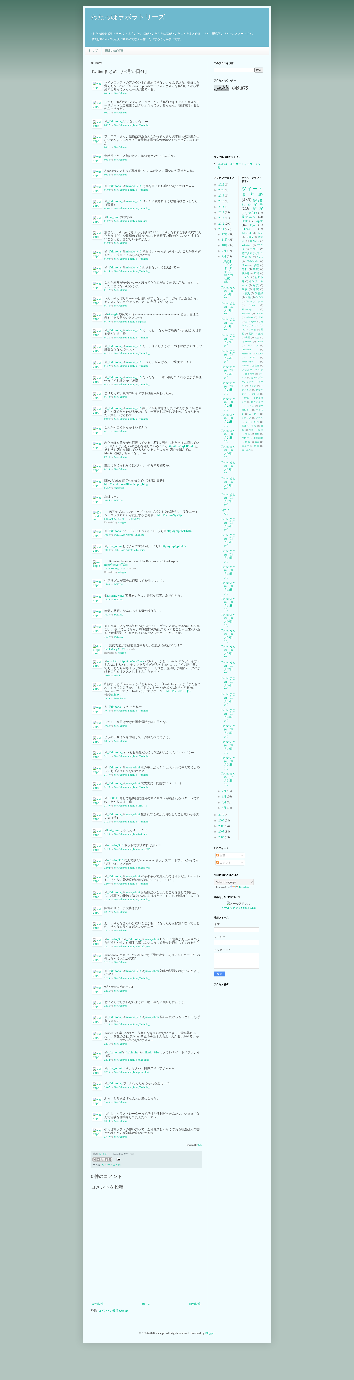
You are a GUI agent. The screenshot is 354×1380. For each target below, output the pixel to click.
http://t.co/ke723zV (132, 661)
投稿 (222, 855)
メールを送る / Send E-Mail (238, 907)
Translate (244, 887)
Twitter (249, 237)
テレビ (255, 393)
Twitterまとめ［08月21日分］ (228, 436)
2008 (221, 826)
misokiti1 (113, 661)
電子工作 (246, 449)
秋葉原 (246, 273)
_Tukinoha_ (115, 121)
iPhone (246, 229)
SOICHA (118, 500)
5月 (224, 802)
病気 (247, 441)
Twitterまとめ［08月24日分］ (228, 388)
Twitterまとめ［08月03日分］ (228, 731)
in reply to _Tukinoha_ (139, 125)
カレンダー (251, 321)
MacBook (246, 353)
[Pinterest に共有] (110, 1159)
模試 (247, 433)
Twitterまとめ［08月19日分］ (228, 467)
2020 (221, 190)
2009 (221, 820)
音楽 (248, 297)
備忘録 (252, 213)
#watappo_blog (138, 484)
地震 (256, 289)
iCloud (260, 313)
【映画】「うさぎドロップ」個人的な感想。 (227, 271)
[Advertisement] (146, 1290)
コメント (225, 862)
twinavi (115, 694)
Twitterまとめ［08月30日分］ (228, 292)
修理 (256, 265)
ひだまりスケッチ (252, 369)
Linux (252, 305)
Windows (247, 245)
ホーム (146, 1304)
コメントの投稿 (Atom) (113, 1310)
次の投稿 (97, 1304)
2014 (221, 212)
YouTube (246, 313)
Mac (260, 233)
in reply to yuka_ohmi (134, 549)
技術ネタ (249, 217)
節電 (257, 441)
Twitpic (117, 675)
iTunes (245, 265)
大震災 (246, 293)
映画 (247, 337)
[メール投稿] (117, 1159)
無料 (257, 433)
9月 (224, 251)
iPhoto (245, 365)
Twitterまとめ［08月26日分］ (228, 356)
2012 (221, 223)
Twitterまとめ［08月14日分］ (228, 556)
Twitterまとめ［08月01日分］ (228, 763)
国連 (244, 425)
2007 (221, 831)
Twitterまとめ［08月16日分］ (228, 524)
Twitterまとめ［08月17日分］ (228, 499)
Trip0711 (113, 798)
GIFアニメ (252, 345)
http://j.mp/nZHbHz (179, 531)
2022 (221, 184)
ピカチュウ (257, 401)
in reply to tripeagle (137, 321)
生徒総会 (258, 437)
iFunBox (246, 277)
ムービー (254, 413)
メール (259, 417)
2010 (221, 815)
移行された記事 (252, 202)
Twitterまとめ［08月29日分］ (228, 308)
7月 (224, 791)
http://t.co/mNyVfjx (169, 515)
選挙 (256, 445)
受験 (245, 289)
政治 (260, 333)
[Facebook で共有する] (106, 1159)
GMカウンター (254, 301)
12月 (225, 234)
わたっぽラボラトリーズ (128, 17)
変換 (251, 333)
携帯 (251, 429)
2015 (221, 207)
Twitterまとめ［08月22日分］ (228, 420)
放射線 (259, 293)
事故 (253, 329)
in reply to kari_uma (137, 220)
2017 (221, 195)
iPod (261, 317)
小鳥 (253, 425)
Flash (260, 341)
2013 (221, 218)
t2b (200, 1145)
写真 (256, 285)
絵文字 (246, 445)
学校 (256, 269)
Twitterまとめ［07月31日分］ (228, 778)
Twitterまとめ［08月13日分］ (228, 572)
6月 (224, 796)
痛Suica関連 (114, 50)
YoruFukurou (120, 93)
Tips (252, 225)
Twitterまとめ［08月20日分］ (228, 452)
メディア (247, 417)
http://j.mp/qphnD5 (174, 546)
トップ (93, 50)
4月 (224, 808)
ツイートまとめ (111, 1164)
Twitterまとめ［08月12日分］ (228, 588)
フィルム (249, 405)
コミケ (252, 385)
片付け (245, 437)
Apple (259, 221)
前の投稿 (195, 1304)
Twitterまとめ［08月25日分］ (228, 372)
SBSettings (247, 309)
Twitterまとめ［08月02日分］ (228, 747)
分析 (245, 269)
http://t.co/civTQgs (116, 564)
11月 (225, 239)
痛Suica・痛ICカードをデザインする (239, 165)
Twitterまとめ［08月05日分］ (228, 699)
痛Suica (254, 241)
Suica (260, 257)
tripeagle (112, 314)
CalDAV (259, 297)
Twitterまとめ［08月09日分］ (228, 635)
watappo (122, 522)
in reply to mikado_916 (139, 849)
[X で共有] (102, 1159)
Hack (245, 221)
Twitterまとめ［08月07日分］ (228, 667)
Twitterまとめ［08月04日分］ (228, 715)
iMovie (249, 317)
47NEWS (135, 518)
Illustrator (246, 349)
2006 (221, 837)
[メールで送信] (94, 1159)
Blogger (209, 1333)
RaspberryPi (247, 361)
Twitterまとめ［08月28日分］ (228, 324)
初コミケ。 (225, 511)
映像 (260, 429)
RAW (252, 357)
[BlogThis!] (98, 1159)
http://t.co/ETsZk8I (116, 484)
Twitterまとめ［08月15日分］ (228, 540)
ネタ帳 (245, 397)
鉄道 (257, 273)
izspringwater (115, 595)
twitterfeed (119, 487)
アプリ (254, 249)
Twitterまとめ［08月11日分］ (228, 604)
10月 (225, 245)
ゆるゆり (249, 373)
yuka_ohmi (114, 546)
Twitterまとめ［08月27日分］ (228, 340)
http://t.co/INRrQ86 (178, 691)
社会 (257, 337)
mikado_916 (133, 186)
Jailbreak (246, 233)
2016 (221, 201)
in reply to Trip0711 (137, 805)
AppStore (246, 341)
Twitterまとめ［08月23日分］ (228, 404)
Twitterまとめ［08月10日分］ (228, 620)
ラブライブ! (252, 421)
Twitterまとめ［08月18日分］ (228, 483)
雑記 (258, 208)
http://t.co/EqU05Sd (180, 446)
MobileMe (252, 261)
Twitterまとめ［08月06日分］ (228, 683)
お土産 (255, 365)
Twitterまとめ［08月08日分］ (228, 651)
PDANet (259, 353)
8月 (224, 256)
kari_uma (113, 217)
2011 (221, 229)
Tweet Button (120, 698)
